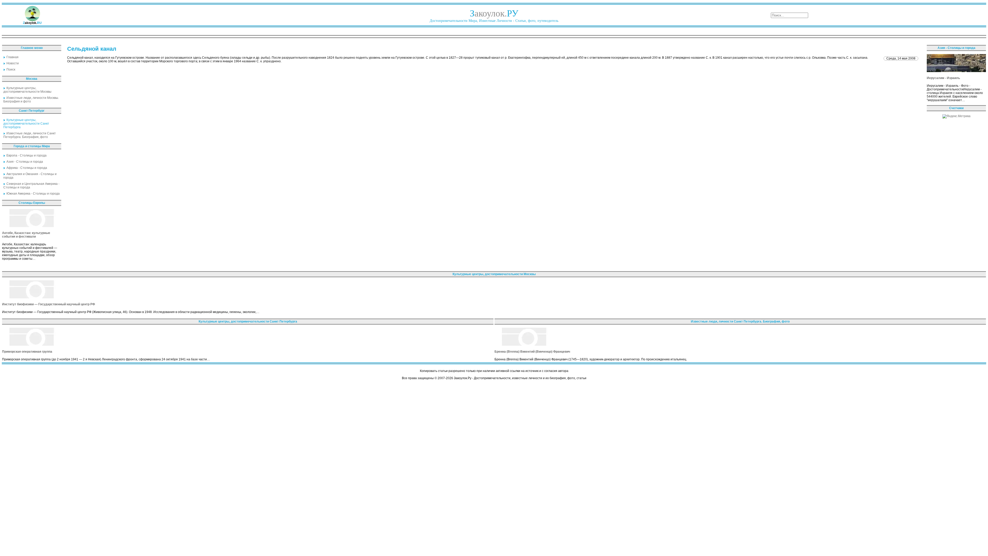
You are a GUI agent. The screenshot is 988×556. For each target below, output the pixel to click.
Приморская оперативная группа (27, 351)
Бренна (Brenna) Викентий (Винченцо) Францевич (532, 351)
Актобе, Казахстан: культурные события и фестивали (26, 234)
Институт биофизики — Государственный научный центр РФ (48, 304)
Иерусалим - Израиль (943, 78)
